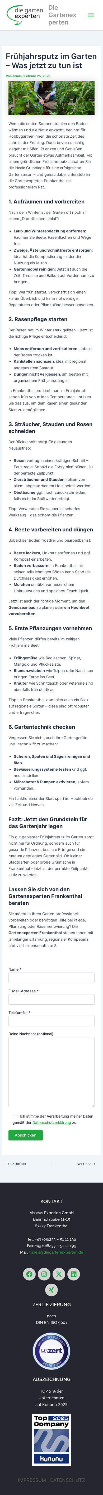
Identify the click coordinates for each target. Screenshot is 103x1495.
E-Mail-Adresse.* (23, 991)
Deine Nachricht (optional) (30, 1033)
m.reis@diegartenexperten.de (56, 1252)
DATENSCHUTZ (67, 1480)
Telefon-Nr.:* (19, 1012)
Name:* (14, 969)
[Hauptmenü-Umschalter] (91, 15)
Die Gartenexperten (62, 15)
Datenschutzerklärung (51, 1122)
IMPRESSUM (32, 1480)
